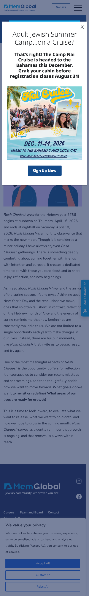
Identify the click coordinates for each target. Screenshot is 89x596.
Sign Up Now (44, 170)
